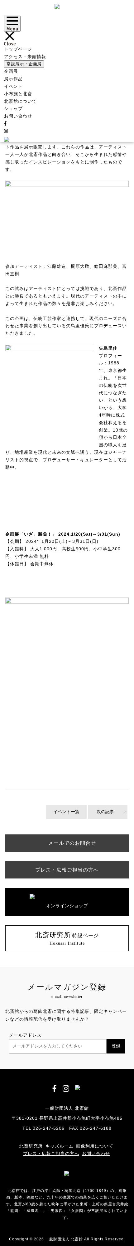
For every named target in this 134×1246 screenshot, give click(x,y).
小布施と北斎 (18, 93)
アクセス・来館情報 (25, 56)
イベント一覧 (66, 811)
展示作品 (13, 78)
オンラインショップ (67, 905)
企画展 (11, 71)
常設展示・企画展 (24, 63)
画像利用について (94, 1145)
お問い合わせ (18, 115)
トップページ (18, 49)
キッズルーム (59, 1145)
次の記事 (105, 811)
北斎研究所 (31, 1145)
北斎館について (20, 101)
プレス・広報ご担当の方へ (51, 1153)
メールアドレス (25, 1035)
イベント (13, 86)
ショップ (13, 108)
